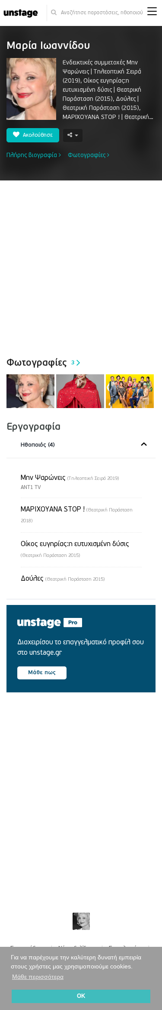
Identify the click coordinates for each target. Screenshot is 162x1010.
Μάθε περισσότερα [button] (38, 976)
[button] (152, 13)
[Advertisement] (81, 266)
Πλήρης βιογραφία (32, 155)
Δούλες (63, 578)
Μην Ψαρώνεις (70, 478)
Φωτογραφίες (87, 155)
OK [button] (81, 996)
